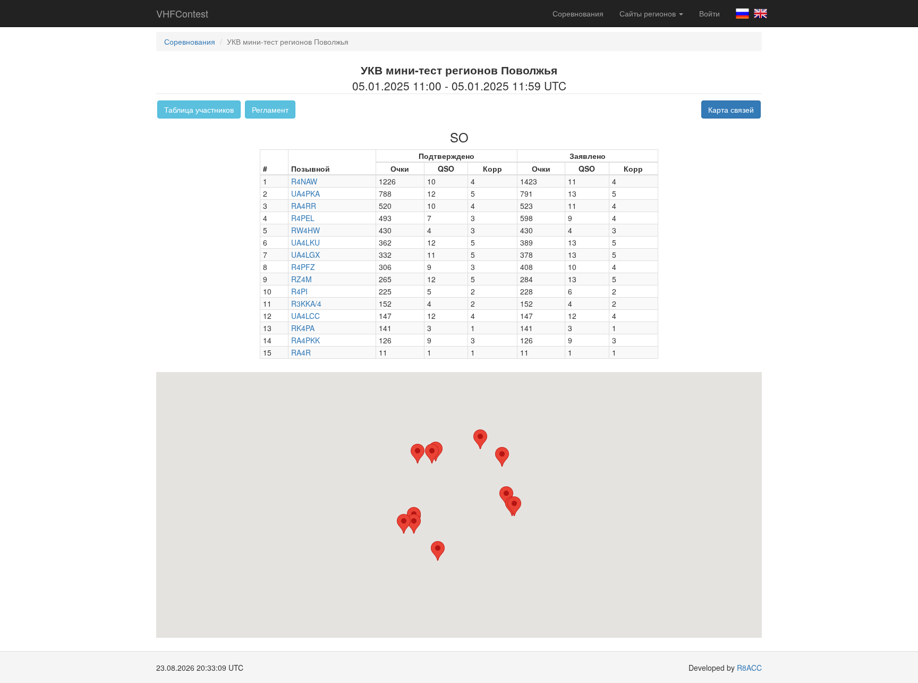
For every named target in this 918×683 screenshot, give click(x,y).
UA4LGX (305, 254)
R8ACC (749, 667)
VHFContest (182, 13)
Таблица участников (199, 109)
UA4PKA (305, 193)
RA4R (301, 352)
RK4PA (302, 328)
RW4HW (305, 230)
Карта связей (731, 109)
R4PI (299, 291)
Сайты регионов (648, 13)
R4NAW (304, 181)
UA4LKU (305, 242)
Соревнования (578, 13)
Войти (709, 13)
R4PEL (302, 218)
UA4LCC (305, 315)
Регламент (270, 109)
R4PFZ (303, 267)
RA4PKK (305, 340)
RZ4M (301, 279)
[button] (480, 439)
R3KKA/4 (306, 303)
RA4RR (303, 205)
